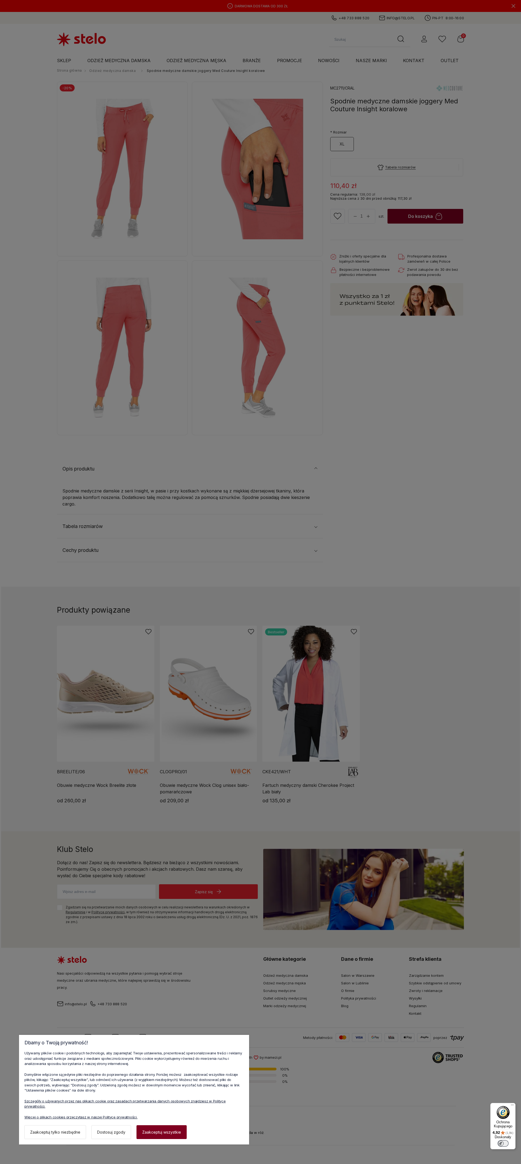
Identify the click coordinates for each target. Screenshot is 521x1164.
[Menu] (512, 1106)
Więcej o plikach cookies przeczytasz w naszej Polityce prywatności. (81, 1117)
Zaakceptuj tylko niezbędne (55, 1132)
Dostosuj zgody (111, 1132)
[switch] (503, 1143)
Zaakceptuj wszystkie (161, 1132)
